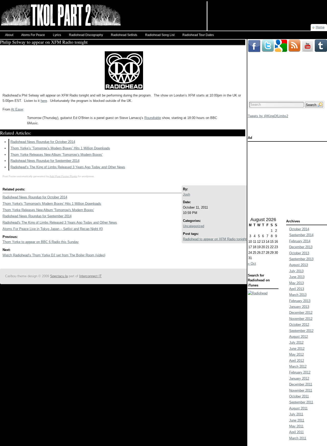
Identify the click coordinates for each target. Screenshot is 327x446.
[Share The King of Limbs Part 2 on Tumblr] (321, 41)
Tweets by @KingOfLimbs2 (268, 116)
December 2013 (300, 247)
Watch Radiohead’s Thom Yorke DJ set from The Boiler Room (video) (54, 255)
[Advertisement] (267, 9)
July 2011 (296, 414)
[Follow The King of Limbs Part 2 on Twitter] (268, 41)
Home (320, 27)
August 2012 (298, 337)
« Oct (252, 264)
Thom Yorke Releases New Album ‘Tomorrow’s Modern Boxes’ (56, 154)
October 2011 (299, 396)
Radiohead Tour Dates (198, 35)
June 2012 (297, 349)
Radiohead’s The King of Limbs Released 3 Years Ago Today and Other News (67, 167)
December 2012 (300, 313)
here (44, 101)
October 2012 (299, 325)
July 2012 (296, 342)
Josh (186, 194)
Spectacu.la (59, 276)
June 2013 (297, 277)
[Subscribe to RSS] (294, 41)
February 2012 (299, 372)
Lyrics (57, 35)
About (9, 35)
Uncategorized (193, 226)
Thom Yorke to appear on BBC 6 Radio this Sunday (41, 242)
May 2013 (296, 283)
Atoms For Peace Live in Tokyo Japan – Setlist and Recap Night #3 (53, 229)
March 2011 (297, 438)
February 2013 (299, 301)
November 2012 (300, 319)
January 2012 (299, 378)
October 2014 (299, 229)
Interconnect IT (90, 276)
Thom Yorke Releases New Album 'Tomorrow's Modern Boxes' (48, 210)
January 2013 (299, 307)
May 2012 (296, 354)
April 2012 (296, 361)
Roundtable (152, 118)
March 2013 (298, 295)
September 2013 (301, 259)
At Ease (17, 109)
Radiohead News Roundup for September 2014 (44, 161)
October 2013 (299, 253)
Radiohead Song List (159, 35)
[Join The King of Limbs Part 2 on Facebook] (254, 41)
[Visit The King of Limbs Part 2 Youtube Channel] (307, 41)
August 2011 (298, 408)
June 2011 (296, 420)
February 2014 (299, 241)
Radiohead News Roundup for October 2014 (42, 142)
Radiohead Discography (86, 35)
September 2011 (301, 402)
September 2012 (301, 331)
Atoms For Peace (33, 35)
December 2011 (300, 384)
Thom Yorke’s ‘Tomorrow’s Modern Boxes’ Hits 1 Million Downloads (60, 148)
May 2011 (296, 426)
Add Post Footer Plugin (63, 176)
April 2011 (296, 432)
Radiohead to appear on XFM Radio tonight (215, 239)
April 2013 (296, 289)
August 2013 (298, 265)
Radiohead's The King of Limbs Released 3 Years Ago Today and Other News (60, 222)
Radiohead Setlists (124, 35)
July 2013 (296, 271)
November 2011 (300, 390)
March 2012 (298, 366)
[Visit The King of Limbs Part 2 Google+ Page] (281, 41)
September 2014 (301, 235)
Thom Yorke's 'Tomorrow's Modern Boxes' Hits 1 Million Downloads (52, 204)
